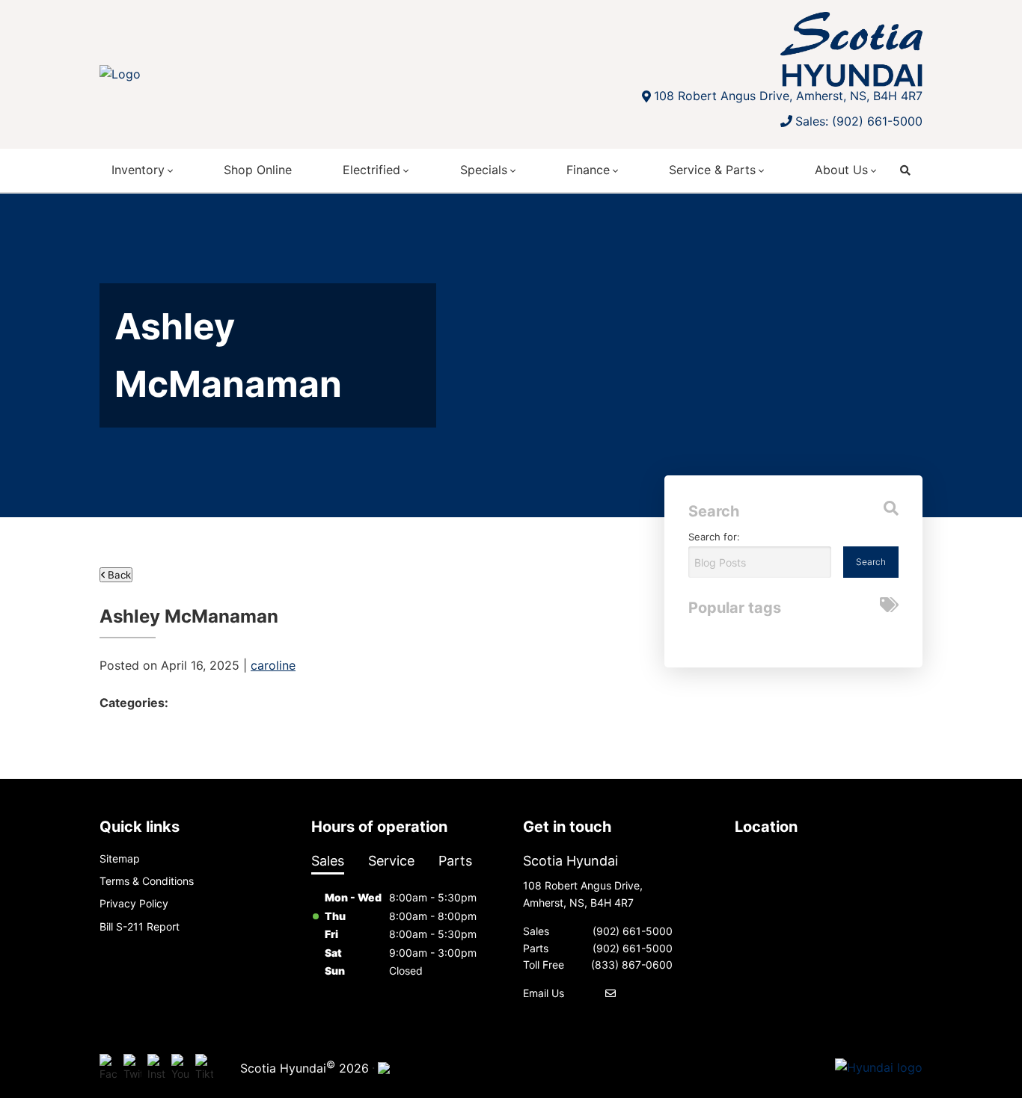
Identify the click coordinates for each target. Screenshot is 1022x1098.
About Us (841, 169)
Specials (483, 169)
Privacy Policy (134, 903)
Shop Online (258, 169)
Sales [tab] (327, 861)
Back (118, 575)
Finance (588, 169)
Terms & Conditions (147, 881)
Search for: (714, 537)
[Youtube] (180, 1068)
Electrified (371, 169)
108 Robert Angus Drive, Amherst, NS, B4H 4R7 (788, 95)
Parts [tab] (455, 861)
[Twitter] (132, 1068)
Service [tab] (391, 861)
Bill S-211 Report (140, 926)
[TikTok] (204, 1068)
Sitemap (120, 858)
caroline (273, 665)
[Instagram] (156, 1068)
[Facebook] (108, 1068)
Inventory (138, 169)
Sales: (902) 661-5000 (858, 121)
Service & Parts (712, 169)
